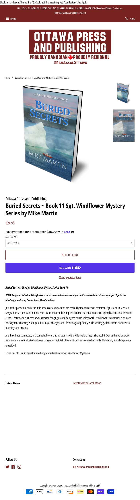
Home (7, 77)
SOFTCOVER (11, 237)
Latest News (12, 383)
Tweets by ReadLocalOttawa (87, 383)
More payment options (70, 277)
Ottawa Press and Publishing (69, 485)
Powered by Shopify (91, 485)
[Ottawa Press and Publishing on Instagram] (19, 467)
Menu (13, 18)
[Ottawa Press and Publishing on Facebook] (13, 467)
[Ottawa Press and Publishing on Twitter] (7, 467)
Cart (132, 18)
